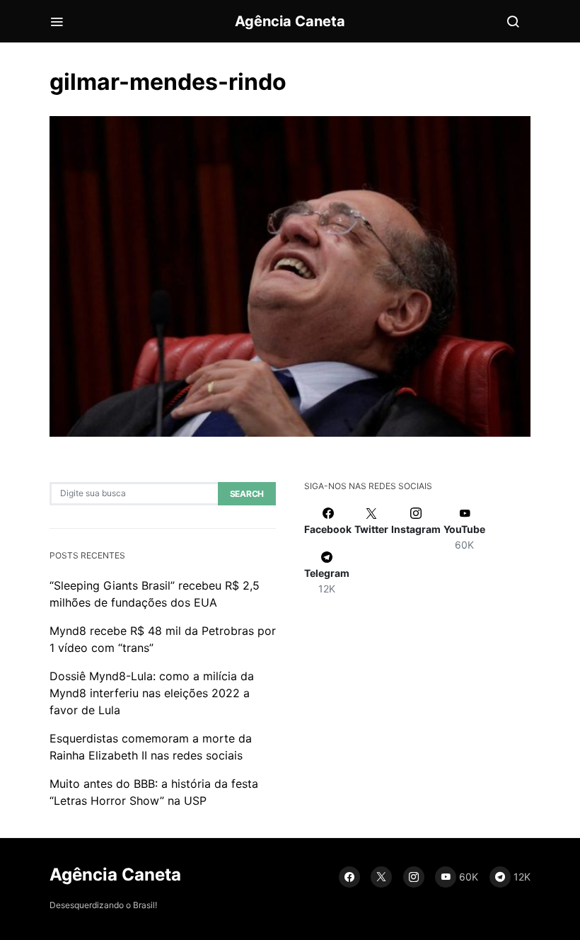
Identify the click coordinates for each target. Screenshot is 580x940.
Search (247, 493)
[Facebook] (349, 877)
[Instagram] (413, 877)
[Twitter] (381, 877)
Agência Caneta (290, 21)
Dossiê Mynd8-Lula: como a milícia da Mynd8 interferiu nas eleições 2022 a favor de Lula (152, 693)
